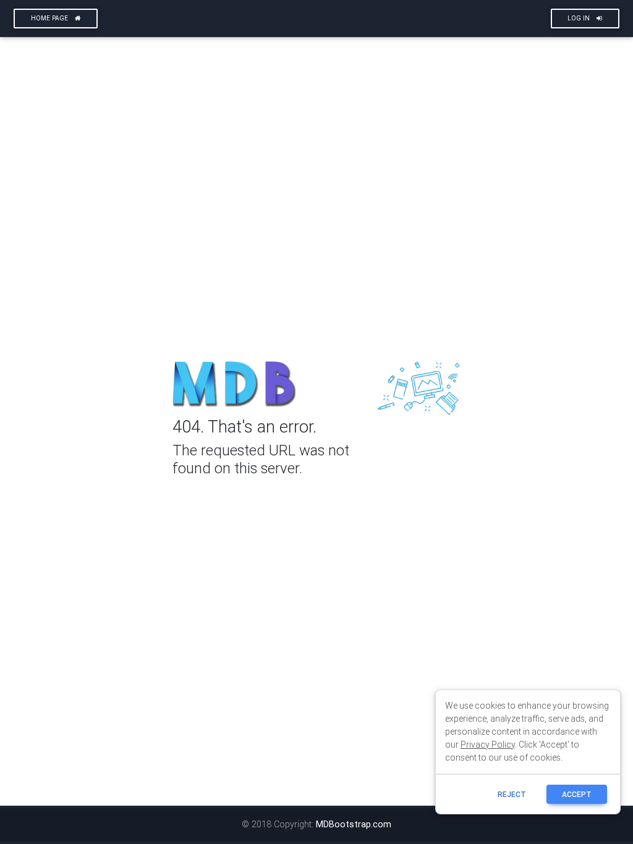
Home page (50, 18)
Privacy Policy (488, 744)
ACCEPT (577, 794)
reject (512, 794)
